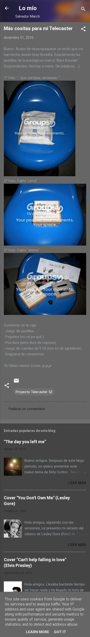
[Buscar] (83, 9)
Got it (60, 632)
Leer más (77, 483)
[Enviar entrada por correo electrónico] (16, 382)
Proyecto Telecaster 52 (34, 392)
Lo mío (28, 8)
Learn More (37, 632)
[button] (83, 29)
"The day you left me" (25, 441)
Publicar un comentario (27, 409)
